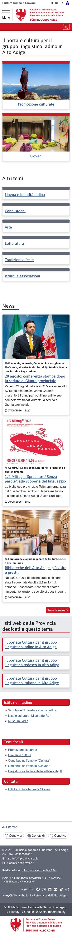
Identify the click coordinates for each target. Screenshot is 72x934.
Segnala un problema (20, 881)
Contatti (56, 877)
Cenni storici (15, 211)
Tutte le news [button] (56, 610)
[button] (38, 889)
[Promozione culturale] (36, 81)
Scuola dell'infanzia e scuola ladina (32, 710)
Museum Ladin (18, 721)
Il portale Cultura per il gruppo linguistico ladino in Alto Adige (31, 644)
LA (62, 2)
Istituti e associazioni (22, 276)
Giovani (36, 156)
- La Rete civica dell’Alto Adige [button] (35, 895)
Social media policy (51, 911)
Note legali (58, 907)
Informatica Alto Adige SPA (39, 870)
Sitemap (11, 827)
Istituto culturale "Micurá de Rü (29, 715)
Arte (8, 227)
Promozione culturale (36, 104)
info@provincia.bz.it (25, 858)
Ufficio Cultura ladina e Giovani (29, 789)
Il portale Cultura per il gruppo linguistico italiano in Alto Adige (32, 680)
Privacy (13, 911)
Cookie (28, 911)
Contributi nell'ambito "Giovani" (29, 766)
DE (57, 2)
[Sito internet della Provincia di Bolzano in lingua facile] (67, 2)
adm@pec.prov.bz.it (21, 862)
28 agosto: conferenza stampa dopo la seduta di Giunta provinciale (35, 378)
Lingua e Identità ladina (25, 194)
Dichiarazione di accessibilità (26, 907)
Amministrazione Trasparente (25, 877)
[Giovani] (36, 133)
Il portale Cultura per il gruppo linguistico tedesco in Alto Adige (32, 662)
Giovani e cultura (19, 755)
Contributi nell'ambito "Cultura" (29, 760)
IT (52, 2)
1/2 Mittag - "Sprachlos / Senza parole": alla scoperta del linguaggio (35, 478)
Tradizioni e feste (19, 259)
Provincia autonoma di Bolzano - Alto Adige (40, 849)
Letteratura (14, 243)
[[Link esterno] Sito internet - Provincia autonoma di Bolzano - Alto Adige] (40, 14)
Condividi (15, 835)
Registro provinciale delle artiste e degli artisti (35, 773)
